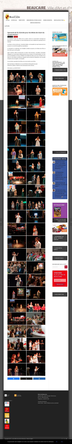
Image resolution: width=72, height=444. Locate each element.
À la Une (15, 36)
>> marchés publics (58, 258)
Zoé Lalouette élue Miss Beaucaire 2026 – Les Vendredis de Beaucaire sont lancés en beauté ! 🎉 (61, 193)
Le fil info (7, 26)
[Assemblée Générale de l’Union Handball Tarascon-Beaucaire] (71, 222)
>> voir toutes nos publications (60, 220)
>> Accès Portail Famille (58, 248)
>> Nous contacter (59, 78)
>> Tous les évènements (60, 152)
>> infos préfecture (59, 294)
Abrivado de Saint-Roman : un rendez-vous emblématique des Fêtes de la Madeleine (60, 165)
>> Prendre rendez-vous (60, 70)
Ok (56, 441)
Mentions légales (30, 438)
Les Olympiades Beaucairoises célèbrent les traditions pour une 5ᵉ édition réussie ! (61, 176)
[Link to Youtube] (66, 439)
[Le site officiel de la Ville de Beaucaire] (12, 16)
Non (62, 441)
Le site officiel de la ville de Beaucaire (19, 438)
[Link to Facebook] (62, 439)
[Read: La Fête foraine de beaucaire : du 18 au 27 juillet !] (53, 183)
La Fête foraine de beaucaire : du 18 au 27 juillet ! (61, 184)
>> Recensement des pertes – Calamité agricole (59, 238)
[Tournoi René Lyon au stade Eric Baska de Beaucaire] (1, 222)
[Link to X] (64, 439)
